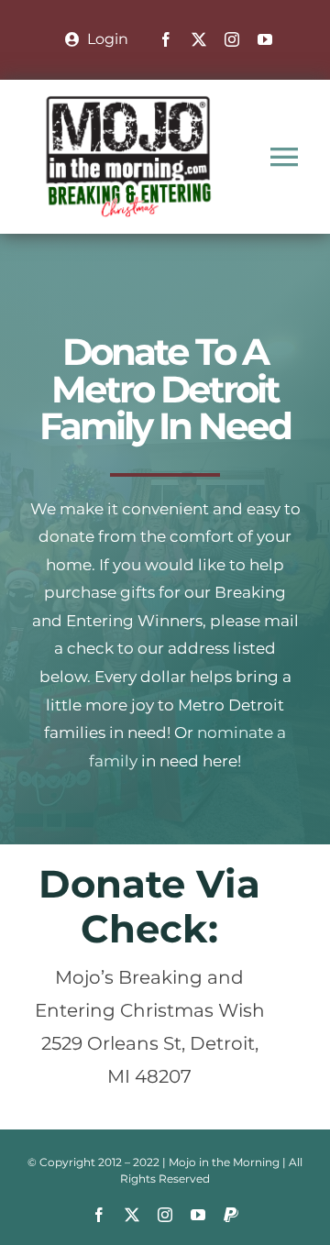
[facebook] (166, 39)
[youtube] (265, 39)
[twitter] (199, 39)
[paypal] (231, 1214)
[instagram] (232, 39)
